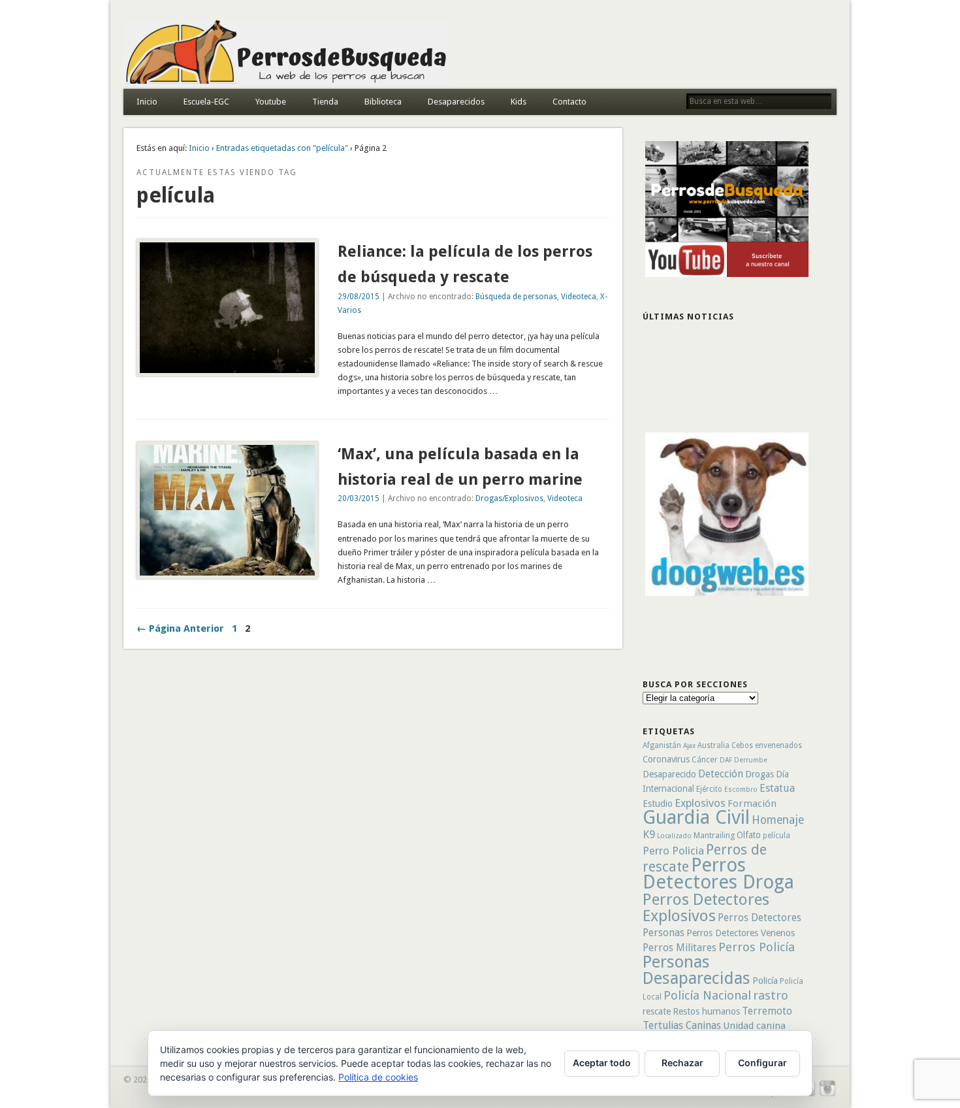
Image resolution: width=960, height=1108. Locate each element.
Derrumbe (750, 760)
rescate (657, 1011)
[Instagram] (827, 1095)
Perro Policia (673, 850)
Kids (518, 101)
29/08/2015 (358, 296)
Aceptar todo (602, 1062)
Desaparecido (669, 774)
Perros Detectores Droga (718, 873)
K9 (649, 834)
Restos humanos (706, 1011)
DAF (726, 760)
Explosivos (700, 802)
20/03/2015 (358, 498)
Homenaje (778, 819)
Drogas (759, 774)
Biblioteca (383, 101)
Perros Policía (756, 947)
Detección (720, 774)
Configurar (762, 1062)
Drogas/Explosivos (509, 498)
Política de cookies (378, 1077)
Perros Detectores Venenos (740, 933)
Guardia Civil (696, 817)
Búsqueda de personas (516, 296)
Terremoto (767, 1011)
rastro (770, 995)
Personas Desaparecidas (696, 970)
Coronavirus (666, 759)
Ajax (689, 745)
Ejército (709, 789)
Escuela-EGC (206, 101)
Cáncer (705, 759)
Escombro (741, 789)
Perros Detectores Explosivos (706, 907)
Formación (752, 803)
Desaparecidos (456, 101)
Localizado (674, 836)
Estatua (777, 788)
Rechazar (682, 1062)
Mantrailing (714, 835)
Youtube (270, 101)
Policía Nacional (707, 995)
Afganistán (662, 745)
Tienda (325, 101)
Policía (765, 980)
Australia (713, 745)
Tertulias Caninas (682, 1025)
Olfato (749, 835)
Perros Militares (679, 947)
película (776, 835)
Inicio (146, 101)
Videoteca (578, 296)
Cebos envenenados (766, 745)
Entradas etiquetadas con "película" (282, 148)
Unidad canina (754, 1026)
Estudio (658, 803)
